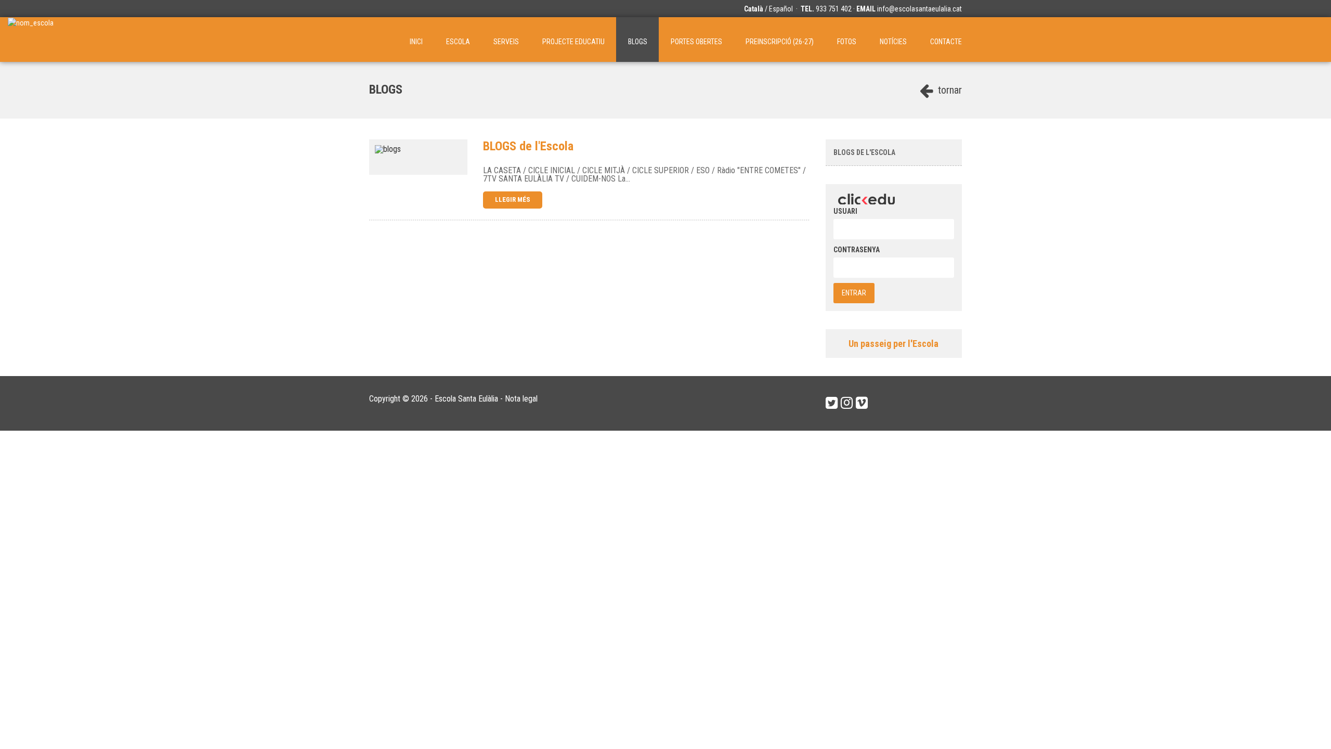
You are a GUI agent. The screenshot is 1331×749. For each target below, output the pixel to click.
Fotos (846, 41)
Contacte (946, 41)
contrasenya (856, 250)
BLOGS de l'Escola (864, 152)
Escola (458, 41)
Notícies (893, 41)
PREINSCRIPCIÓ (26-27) (780, 41)
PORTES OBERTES (696, 41)
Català (753, 9)
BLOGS (637, 41)
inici (416, 41)
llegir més (512, 199)
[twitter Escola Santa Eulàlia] (832, 403)
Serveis (506, 41)
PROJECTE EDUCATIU (573, 41)
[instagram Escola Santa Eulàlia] (847, 403)
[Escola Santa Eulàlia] (31, 39)
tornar (948, 90)
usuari (845, 211)
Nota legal (521, 399)
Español (781, 9)
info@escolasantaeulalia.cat (919, 9)
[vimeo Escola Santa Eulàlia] (862, 403)
